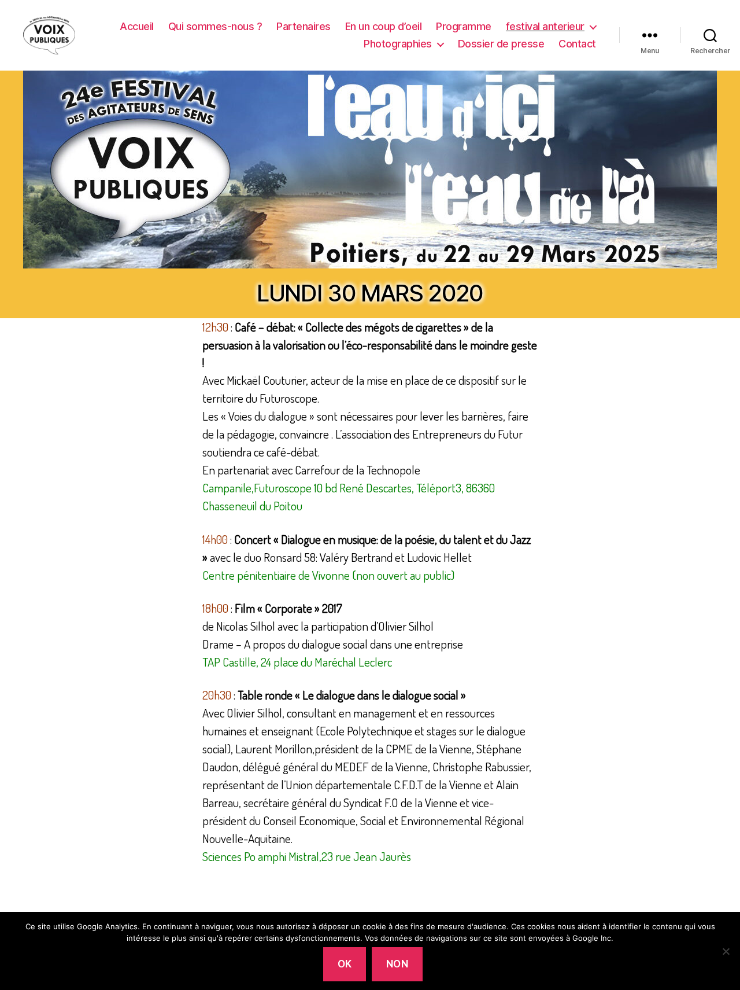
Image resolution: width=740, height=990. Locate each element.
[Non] (725, 951)
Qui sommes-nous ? (215, 26)
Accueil (137, 26)
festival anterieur (545, 26)
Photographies (398, 44)
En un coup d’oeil (383, 26)
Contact (577, 44)
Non (397, 964)
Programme (463, 26)
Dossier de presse (501, 44)
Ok (345, 964)
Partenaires (303, 26)
